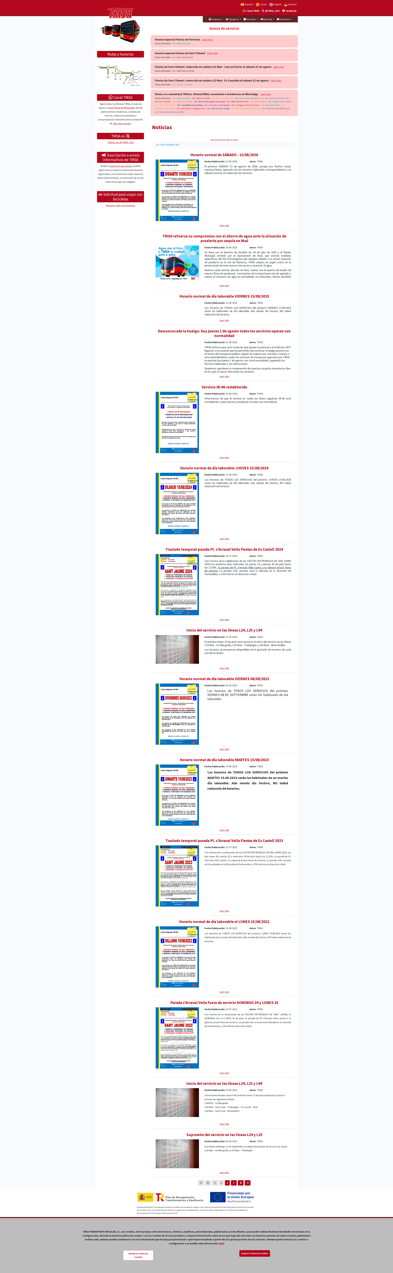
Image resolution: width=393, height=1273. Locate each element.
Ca (263, 4)
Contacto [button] (284, 19)
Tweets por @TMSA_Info (120, 142)
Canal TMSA (252, 10)
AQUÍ (221, 1243)
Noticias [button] (267, 19)
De (292, 4)
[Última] (248, 1183)
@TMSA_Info (272, 10)
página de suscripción (121, 166)
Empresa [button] (216, 19)
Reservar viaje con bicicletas (120, 205)
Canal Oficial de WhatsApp (121, 107)
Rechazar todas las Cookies (138, 1255)
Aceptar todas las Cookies (254, 1253)
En (277, 4)
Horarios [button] (251, 19)
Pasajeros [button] (233, 19)
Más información (122, 123)
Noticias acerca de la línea (224, 139)
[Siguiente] (234, 1183)
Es (248, 4)
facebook (291, 10)
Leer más (207, 39)
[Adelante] (241, 1183)
